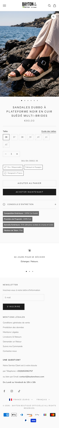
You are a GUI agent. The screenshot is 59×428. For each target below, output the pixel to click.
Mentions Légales (11, 332)
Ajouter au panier (30, 183)
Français (42, 400)
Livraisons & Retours (12, 337)
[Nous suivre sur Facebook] (4, 391)
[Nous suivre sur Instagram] (11, 391)
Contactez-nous (10, 351)
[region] (29, 257)
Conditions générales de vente (16, 322)
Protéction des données (13, 327)
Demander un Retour (12, 341)
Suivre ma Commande (12, 346)
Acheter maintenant (29, 192)
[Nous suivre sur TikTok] (19, 391)
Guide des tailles (48, 131)
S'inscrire (13, 306)
